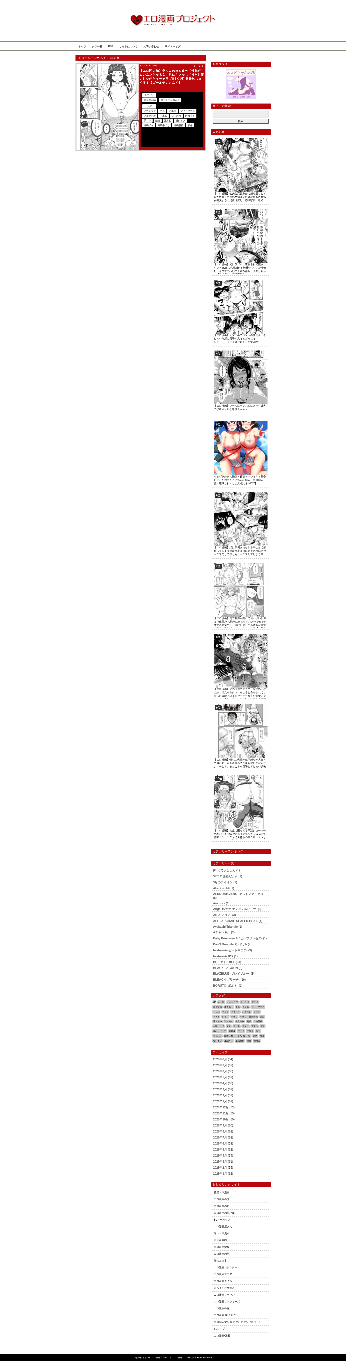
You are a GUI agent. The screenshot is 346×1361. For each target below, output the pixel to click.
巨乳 (228, 1026)
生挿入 (250, 1031)
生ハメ (241, 1031)
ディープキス (187, 111)
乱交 (262, 1016)
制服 (249, 1021)
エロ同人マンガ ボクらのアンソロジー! (237, 1321)
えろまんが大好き (224, 1287)
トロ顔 (216, 1012)
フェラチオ (150, 115)
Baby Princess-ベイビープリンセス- (237, 938)
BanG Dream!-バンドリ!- (230, 944)
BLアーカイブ (222, 1219)
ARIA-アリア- (222, 915)
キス (162, 111)
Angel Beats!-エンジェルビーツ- (235, 909)
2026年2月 (220, 1095)
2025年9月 (220, 1125)
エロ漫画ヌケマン (224, 1294)
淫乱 (262, 1026)
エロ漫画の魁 (221, 1206)
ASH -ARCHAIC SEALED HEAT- (235, 921)
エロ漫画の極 (221, 1308)
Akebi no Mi (221, 888)
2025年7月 (220, 1137)
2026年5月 (220, 1077)
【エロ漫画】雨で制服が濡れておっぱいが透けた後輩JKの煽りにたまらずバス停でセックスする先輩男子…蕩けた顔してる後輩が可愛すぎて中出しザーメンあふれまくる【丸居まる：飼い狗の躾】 (240, 625)
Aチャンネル (221, 932)
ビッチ (256, 1012)
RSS (111, 46)
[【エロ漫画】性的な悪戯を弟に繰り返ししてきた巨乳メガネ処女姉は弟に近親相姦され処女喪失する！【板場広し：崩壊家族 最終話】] (241, 139)
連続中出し (164, 125)
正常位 (167, 120)
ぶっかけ (244, 1002)
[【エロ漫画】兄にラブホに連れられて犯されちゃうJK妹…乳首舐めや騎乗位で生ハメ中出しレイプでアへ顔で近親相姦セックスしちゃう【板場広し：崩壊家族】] (241, 210)
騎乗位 (256, 1040)
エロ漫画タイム (223, 1281)
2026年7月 (220, 1065)
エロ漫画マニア (223, 1274)
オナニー (228, 1007)
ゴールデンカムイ (170, 100)
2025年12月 (221, 1107)
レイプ (225, 1016)
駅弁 (190, 125)
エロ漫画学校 (221, 1246)
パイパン (246, 1012)
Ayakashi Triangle (225, 926)
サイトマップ (172, 46)
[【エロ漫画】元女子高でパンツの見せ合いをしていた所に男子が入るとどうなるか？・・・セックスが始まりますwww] (241, 281)
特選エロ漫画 (221, 1192)
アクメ (254, 1002)
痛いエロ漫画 (221, 1233)
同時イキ (190, 115)
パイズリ (235, 1012)
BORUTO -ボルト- (225, 985)
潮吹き (232, 1031)
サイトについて (128, 46)
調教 (255, 1036)
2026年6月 (220, 1071)
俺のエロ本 (220, 1260)
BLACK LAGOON (225, 968)
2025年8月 (220, 1131)
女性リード (218, 1026)
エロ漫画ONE (222, 1335)
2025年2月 (220, 1167)
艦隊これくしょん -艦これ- (237, 1036)
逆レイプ (180, 120)
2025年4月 (220, 1155)
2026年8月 (220, 1059)
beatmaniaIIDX (223, 956)
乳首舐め (217, 1021)
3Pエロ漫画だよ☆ (225, 876)
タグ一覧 (97, 46)
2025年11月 (221, 1113)
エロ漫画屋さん (223, 1226)
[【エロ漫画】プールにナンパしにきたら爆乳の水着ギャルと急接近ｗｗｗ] (241, 351)
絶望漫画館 (220, 1240)
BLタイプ (219, 1328)
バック (225, 1012)
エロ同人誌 (150, 100)
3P (214, 1002)
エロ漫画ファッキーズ (227, 1301)
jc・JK (221, 1002)
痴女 (258, 1031)
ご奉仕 (172, 111)
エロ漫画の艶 (221, 1253)
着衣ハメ (217, 1036)
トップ (82, 46)
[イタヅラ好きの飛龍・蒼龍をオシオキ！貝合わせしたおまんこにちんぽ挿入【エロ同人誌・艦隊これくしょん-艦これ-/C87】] (241, 422)
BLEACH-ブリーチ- (226, 979)
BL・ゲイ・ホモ (224, 962)
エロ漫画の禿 (221, 1199)
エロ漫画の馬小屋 (224, 1212)
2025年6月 (220, 1143)
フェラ (216, 1016)
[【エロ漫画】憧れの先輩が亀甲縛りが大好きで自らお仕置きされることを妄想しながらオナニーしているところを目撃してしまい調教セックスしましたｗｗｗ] (241, 705)
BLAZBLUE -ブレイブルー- (231, 973)
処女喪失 (239, 1021)
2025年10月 (221, 1119)
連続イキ (148, 125)
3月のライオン (223, 882)
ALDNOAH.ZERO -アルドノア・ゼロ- (238, 894)
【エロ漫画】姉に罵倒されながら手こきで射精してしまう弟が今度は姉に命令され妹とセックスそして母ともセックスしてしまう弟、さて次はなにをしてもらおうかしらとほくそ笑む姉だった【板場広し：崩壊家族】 (240, 554)
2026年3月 (220, 1089)
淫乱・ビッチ (219, 1031)
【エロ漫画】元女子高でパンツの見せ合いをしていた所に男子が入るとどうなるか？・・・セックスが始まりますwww (240, 338)
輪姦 (262, 1036)
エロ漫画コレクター (225, 1267)
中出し (163, 115)
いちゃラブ (150, 111)
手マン (245, 1026)
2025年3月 (220, 1161)
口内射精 (176, 115)
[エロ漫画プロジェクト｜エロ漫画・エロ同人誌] (173, 16)
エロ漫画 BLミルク (225, 1315)
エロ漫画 (217, 1007)
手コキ (147, 120)
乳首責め (228, 1021)
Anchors (219, 903)
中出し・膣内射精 (249, 1016)
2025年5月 (220, 1149)
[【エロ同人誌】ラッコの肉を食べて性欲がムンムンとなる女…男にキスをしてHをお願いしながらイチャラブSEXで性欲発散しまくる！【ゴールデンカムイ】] (107, 107)
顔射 (249, 1040)
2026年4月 (220, 1083)
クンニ (245, 1007)
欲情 (157, 120)
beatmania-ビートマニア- (230, 950)
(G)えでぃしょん (224, 870)
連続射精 (178, 125)
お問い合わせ (151, 46)
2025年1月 (220, 1173)
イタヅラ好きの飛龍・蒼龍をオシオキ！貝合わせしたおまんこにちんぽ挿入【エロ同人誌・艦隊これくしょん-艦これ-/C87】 (240, 480)
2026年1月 (220, 1101)
